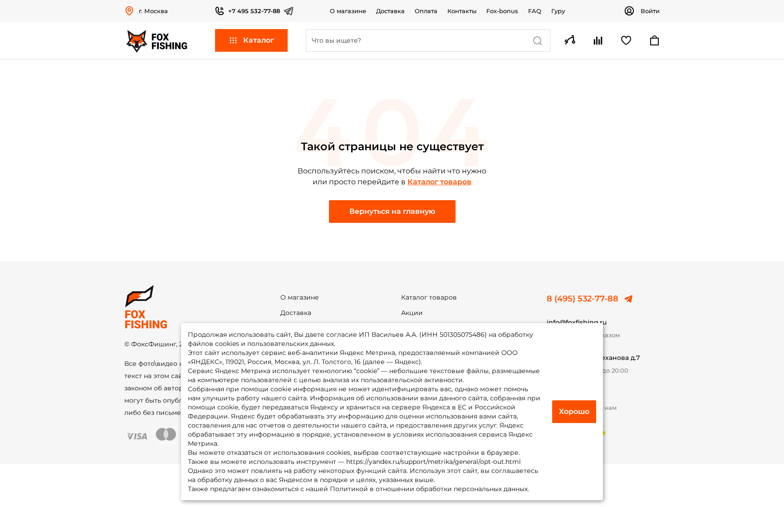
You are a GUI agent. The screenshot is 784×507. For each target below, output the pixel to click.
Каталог (258, 40)
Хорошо (574, 411)
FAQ (534, 11)
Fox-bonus (502, 11)
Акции (412, 313)
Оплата (426, 11)
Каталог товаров (439, 181)
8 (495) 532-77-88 (582, 298)
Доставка (390, 11)
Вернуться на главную (392, 211)
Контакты (461, 11)
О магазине (348, 11)
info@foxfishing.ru (577, 322)
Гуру (558, 11)
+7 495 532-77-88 (254, 11)
